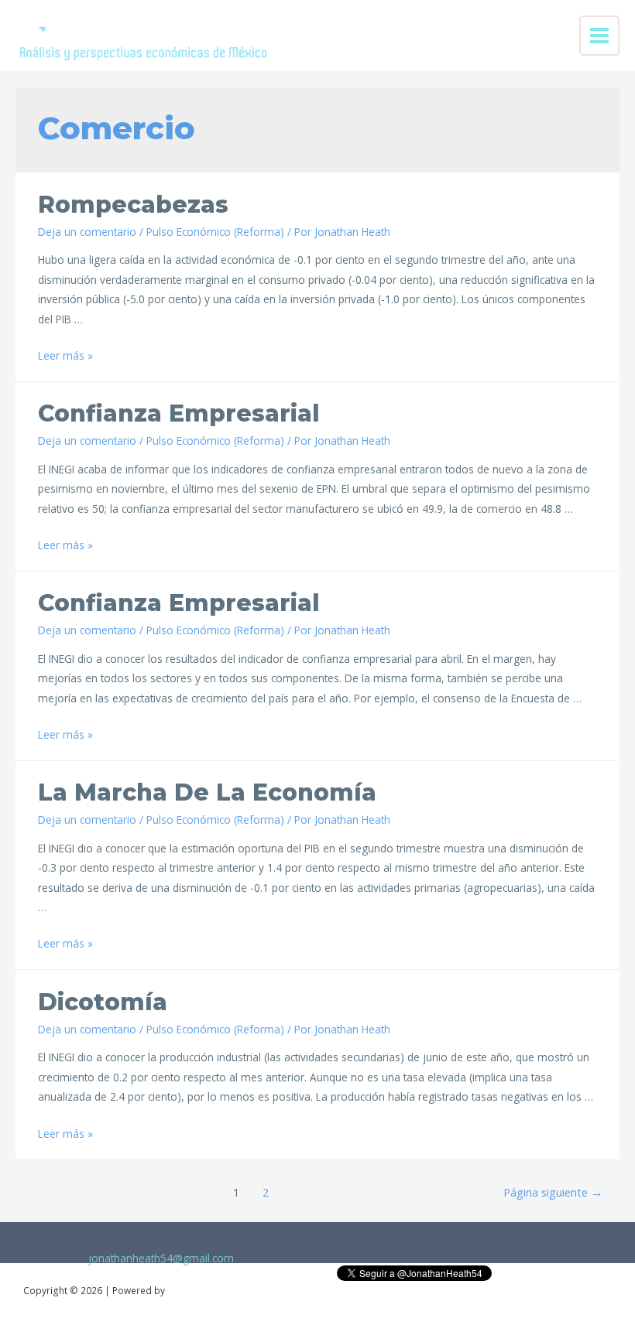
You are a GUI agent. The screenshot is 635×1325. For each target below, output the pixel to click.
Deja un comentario (87, 231)
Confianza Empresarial (179, 413)
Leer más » (65, 355)
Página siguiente (552, 1192)
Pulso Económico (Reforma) (215, 231)
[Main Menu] (599, 35)
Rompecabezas (133, 204)
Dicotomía (102, 1002)
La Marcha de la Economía (207, 792)
